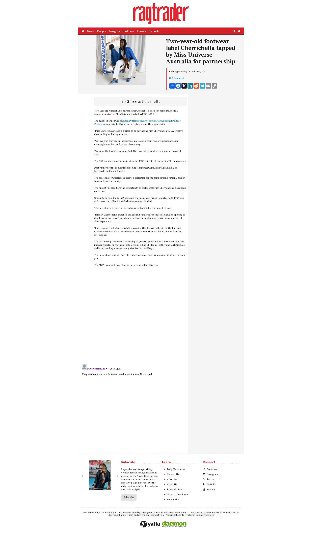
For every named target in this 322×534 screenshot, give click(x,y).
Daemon (174, 524)
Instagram (212, 474)
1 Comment (178, 78)
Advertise (172, 479)
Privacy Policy (174, 489)
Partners (128, 31)
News (90, 31)
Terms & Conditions (177, 494)
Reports (154, 31)
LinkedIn (211, 484)
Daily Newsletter (176, 469)
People (101, 31)
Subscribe (129, 497)
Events (141, 31)
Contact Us (173, 474)
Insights (114, 31)
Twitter (211, 479)
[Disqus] (133, 318)
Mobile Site (173, 499)
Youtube (211, 489)
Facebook (212, 469)
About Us (172, 484)
